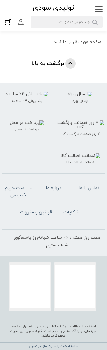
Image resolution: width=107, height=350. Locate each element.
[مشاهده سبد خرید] (9, 22)
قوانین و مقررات (36, 212)
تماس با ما (88, 188)
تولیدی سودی (53, 8)
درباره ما (53, 188)
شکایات (71, 212)
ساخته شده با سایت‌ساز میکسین (53, 346)
